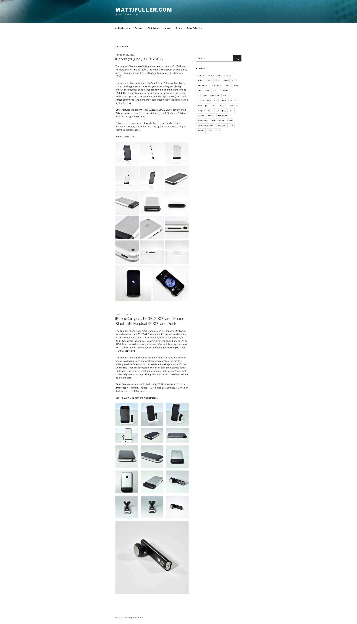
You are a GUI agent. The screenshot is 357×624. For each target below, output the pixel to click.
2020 (208, 80)
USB (231, 125)
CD (214, 90)
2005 (228, 75)
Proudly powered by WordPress (129, 617)
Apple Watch (216, 85)
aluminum (202, 85)
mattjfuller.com (143, 10)
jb (206, 105)
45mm (211, 75)
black (236, 85)
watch (200, 130)
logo (222, 105)
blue (200, 90)
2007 (200, 80)
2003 (219, 75)
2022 (225, 80)
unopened (220, 125)
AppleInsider (150, 397)
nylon (210, 110)
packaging (221, 110)
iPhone (233, 100)
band (227, 85)
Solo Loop (222, 115)
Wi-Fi (217, 130)
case (207, 90)
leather (213, 105)
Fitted (225, 95)
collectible (202, 95)
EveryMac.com (131, 397)
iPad (224, 100)
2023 (234, 80)
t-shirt (230, 120)
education (214, 95)
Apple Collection (194, 28)
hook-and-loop (204, 100)
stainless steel (217, 120)
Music (167, 28)
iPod (200, 105)
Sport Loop (203, 120)
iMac (216, 100)
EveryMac (130, 136)
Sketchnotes (153, 28)
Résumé (139, 28)
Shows (179, 28)
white (209, 130)
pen (231, 110)
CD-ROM (223, 90)
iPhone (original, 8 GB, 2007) (139, 59)
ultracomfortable (205, 125)
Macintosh (232, 105)
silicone (201, 115)
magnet (201, 110)
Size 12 (211, 115)
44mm (201, 75)
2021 (217, 80)
